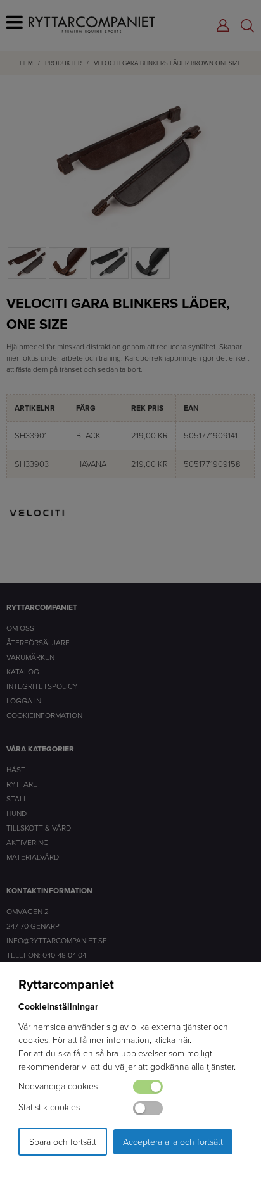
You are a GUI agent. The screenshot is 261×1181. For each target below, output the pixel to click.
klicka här (171, 1040)
